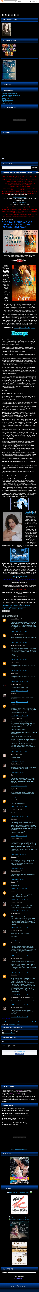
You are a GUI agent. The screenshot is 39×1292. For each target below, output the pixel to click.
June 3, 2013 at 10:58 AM (19, 702)
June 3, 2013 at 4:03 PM (19, 797)
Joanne (13, 704)
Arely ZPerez (15, 754)
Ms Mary (14, 693)
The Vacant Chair (17, 608)
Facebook (33, 513)
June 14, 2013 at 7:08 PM (19, 1004)
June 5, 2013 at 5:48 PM (19, 868)
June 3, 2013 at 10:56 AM (19, 691)
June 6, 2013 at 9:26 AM (19, 888)
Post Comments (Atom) (14, 1024)
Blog (33, 512)
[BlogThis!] (5, 611)
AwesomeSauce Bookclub (9, 93)
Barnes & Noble (25, 328)
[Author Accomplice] (19, 1265)
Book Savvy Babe (7, 96)
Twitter (26, 513)
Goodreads (30, 515)
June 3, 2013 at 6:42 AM (19, 631)
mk (12, 891)
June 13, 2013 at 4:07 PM (19, 972)
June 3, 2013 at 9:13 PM (19, 806)
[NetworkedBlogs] (19, 1051)
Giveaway (21, 605)
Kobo (33, 328)
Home (19, 1022)
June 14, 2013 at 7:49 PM (19, 1017)
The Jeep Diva (6, 101)
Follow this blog (19, 1053)
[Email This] (3, 611)
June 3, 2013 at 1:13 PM (19, 751)
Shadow (13, 857)
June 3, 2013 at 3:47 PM (19, 786)
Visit (19, 1149)
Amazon (16, 328)
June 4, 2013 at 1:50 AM (19, 836)
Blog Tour (9, 605)
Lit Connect (15, 684)
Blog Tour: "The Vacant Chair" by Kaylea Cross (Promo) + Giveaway (17, 224)
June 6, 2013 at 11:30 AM (19, 899)
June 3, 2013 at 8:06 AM (19, 642)
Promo (9, 608)
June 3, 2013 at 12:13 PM (19, 716)
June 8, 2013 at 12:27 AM (19, 927)
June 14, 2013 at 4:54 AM (19, 995)
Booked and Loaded (7, 98)
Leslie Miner (15, 619)
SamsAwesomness (7, 100)
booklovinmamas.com (19, 197)
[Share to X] (7, 611)
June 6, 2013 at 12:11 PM (19, 910)
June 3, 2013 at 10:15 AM (19, 681)
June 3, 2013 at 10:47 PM (19, 816)
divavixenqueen (16, 634)
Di (12, 775)
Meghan (14, 819)
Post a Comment (6, 1018)
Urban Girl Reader (7, 103)
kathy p (13, 662)
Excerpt (15, 605)
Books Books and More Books (21, 997)
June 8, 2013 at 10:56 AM (19, 940)
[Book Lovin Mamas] (3, 1042)
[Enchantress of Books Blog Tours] (19, 1240)
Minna (13, 882)
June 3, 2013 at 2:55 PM (19, 772)
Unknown (14, 913)
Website (28, 512)
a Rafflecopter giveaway (19, 576)
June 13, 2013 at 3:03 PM (19, 955)
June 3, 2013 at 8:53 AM (19, 670)
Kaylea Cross (12, 607)
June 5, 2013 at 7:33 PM (19, 879)
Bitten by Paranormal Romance (11, 95)
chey (12, 800)
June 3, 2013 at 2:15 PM (19, 761)
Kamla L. (14, 975)
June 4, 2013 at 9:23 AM (19, 854)
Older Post (34, 1022)
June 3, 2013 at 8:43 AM (19, 659)
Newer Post (4, 1022)
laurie (13, 673)
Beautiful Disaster (17, 645)
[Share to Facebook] (9, 611)
